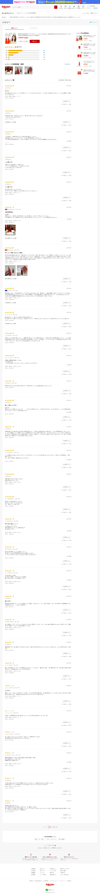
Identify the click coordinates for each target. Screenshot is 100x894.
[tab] (14, 28)
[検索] (55, 7)
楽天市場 (4, 17)
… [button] (7, 17)
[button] (65, 7)
